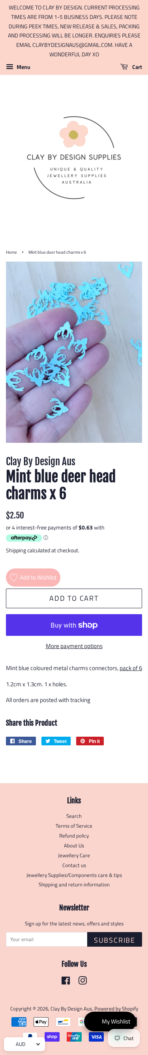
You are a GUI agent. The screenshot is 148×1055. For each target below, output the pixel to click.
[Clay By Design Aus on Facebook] (65, 982)
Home (11, 252)
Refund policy (74, 836)
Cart (136, 67)
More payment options (74, 645)
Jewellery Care (74, 855)
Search (74, 816)
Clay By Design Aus (71, 1008)
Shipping (16, 550)
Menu (22, 67)
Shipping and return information (74, 884)
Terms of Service (74, 826)
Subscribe (114, 940)
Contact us (74, 865)
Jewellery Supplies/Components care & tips (74, 875)
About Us (74, 845)
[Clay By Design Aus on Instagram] (82, 982)
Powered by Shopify (116, 1008)
